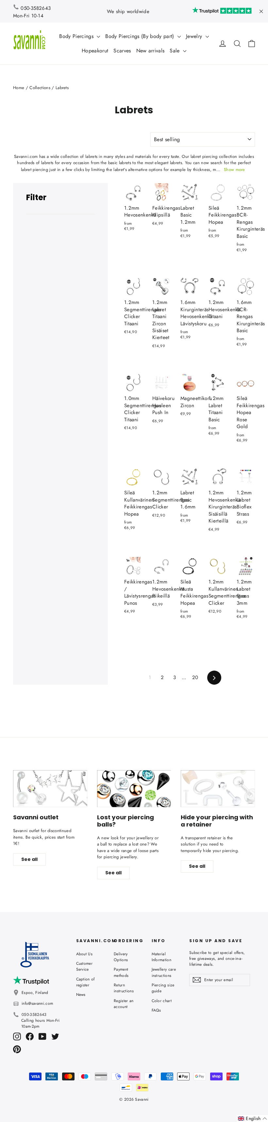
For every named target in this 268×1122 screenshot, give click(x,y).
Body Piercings (77, 36)
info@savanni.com (37, 1003)
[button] (252, 1118)
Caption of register (85, 982)
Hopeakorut (95, 50)
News (81, 995)
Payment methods (121, 972)
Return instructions (124, 988)
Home (18, 88)
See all (29, 859)
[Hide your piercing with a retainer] (218, 788)
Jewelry (195, 36)
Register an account (124, 1004)
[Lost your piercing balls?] (134, 788)
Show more (234, 169)
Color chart (162, 1001)
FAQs (156, 1010)
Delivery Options (121, 957)
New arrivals (150, 50)
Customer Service (84, 966)
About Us (84, 954)
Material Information (162, 957)
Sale (175, 50)
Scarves (122, 50)
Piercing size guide (163, 988)
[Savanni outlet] (50, 788)
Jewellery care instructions (164, 972)
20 (195, 677)
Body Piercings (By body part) (140, 36)
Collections (39, 88)
